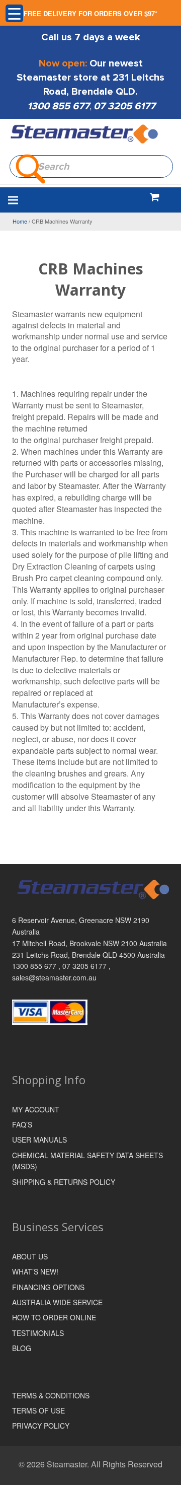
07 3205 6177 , (86, 966)
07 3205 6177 (124, 106)
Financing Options (48, 1287)
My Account (35, 1109)
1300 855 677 (58, 106)
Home (20, 221)
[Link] (85, 134)
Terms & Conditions (50, 1395)
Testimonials (38, 1333)
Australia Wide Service (57, 1302)
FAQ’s (22, 1124)
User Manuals (39, 1140)
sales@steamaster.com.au (54, 977)
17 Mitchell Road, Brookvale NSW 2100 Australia (89, 943)
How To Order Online (54, 1317)
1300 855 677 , (37, 966)
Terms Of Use (38, 1410)
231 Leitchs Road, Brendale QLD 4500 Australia (88, 955)
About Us (30, 1256)
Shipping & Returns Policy (63, 1182)
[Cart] (154, 196)
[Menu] (66, 200)
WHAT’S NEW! (35, 1271)
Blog (21, 1348)
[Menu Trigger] (14, 13)
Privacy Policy (40, 1426)
